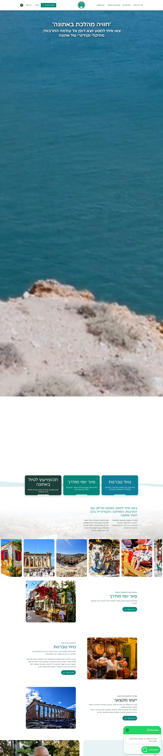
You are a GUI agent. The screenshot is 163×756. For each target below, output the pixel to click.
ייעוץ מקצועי (101, 5)
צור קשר (28, 5)
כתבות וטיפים (49, 5)
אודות (37, 5)
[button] (127, 730)
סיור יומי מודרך (138, 5)
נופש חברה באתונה (113, 5)
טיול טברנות (127, 5)
